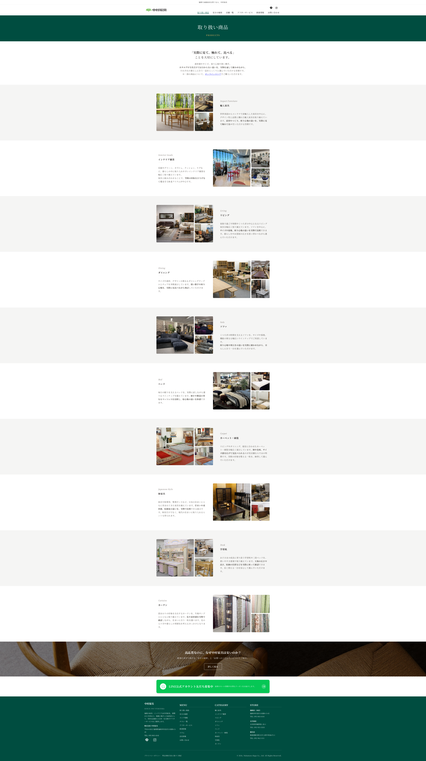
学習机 (217, 740)
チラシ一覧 (184, 721)
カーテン (218, 744)
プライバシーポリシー (152, 755)
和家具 (217, 736)
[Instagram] (154, 740)
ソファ (217, 725)
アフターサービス (186, 725)
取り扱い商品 (184, 710)
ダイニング (219, 721)
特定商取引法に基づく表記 (171, 755)
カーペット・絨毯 (221, 733)
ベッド (217, 729)
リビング (218, 718)
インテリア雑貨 (220, 714)
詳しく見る (213, 666)
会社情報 (183, 736)
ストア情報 (184, 718)
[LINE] (146, 740)
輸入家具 (218, 710)
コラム (182, 733)
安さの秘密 (184, 714)
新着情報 (183, 729)
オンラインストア (213, 74)
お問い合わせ (184, 740)
